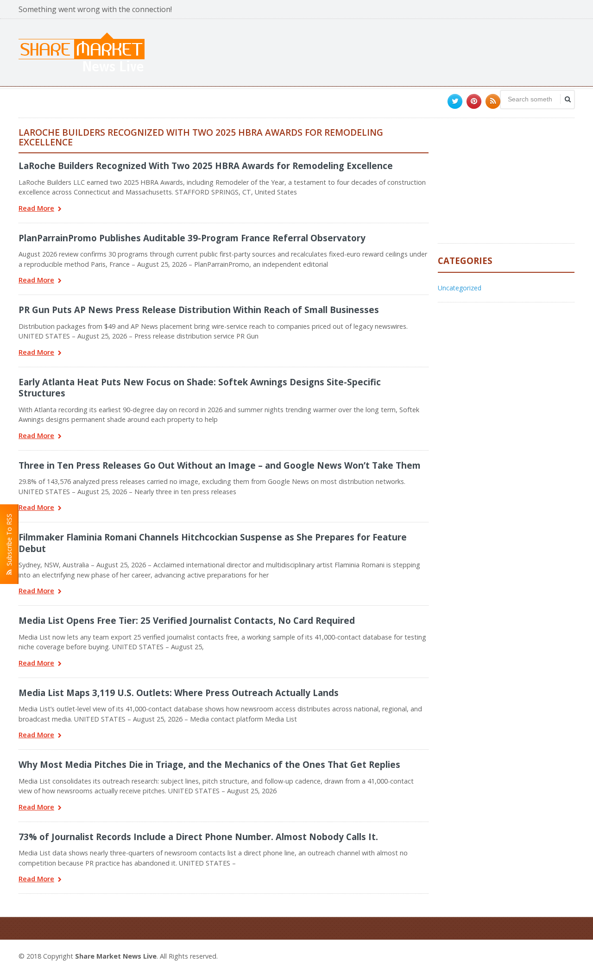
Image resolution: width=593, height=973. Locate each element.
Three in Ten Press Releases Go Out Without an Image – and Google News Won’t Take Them (220, 465)
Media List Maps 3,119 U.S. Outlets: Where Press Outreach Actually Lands (179, 692)
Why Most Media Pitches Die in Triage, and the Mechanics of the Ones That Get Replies (209, 764)
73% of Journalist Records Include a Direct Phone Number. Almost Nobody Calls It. (198, 836)
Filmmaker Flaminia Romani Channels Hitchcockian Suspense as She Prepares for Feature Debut (213, 542)
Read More (36, 209)
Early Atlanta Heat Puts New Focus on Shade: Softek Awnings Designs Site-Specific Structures (200, 387)
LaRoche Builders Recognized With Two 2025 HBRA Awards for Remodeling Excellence (206, 165)
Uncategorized (459, 287)
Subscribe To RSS (9, 542)
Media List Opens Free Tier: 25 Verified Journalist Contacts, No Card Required (187, 620)
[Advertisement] (405, 51)
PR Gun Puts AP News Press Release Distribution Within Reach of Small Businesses (199, 309)
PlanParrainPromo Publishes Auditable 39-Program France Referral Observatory (192, 238)
